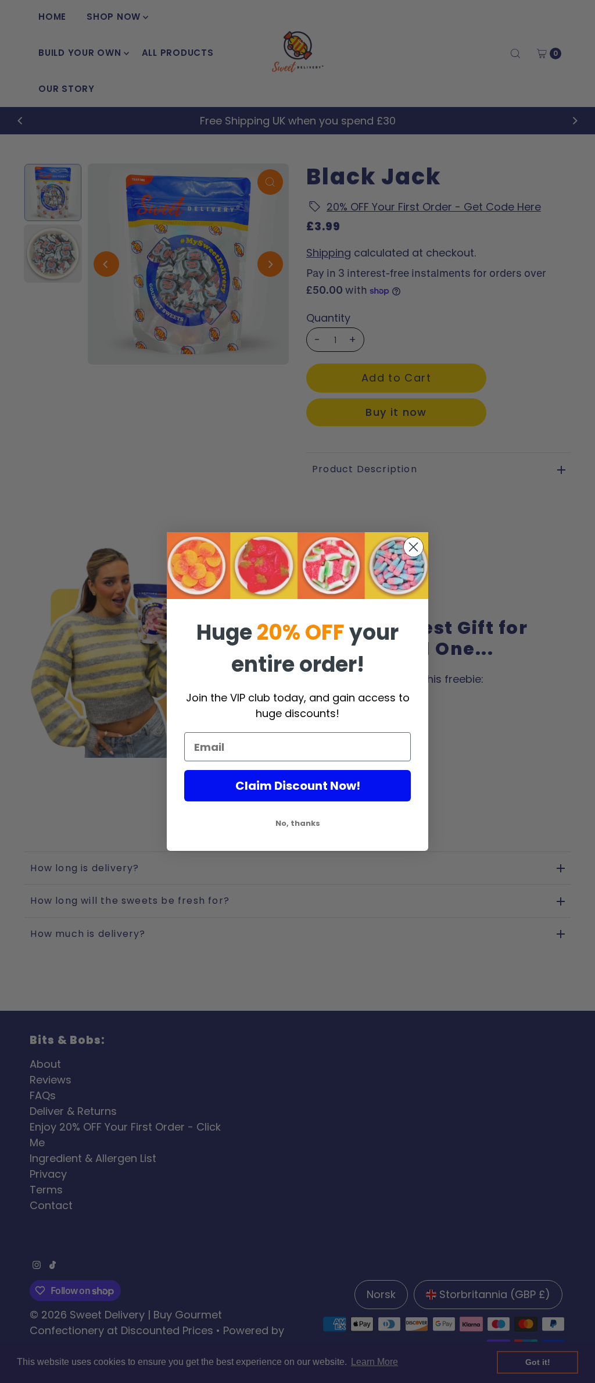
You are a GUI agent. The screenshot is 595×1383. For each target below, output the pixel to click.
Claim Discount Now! (297, 786)
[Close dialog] (413, 547)
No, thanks (297, 823)
